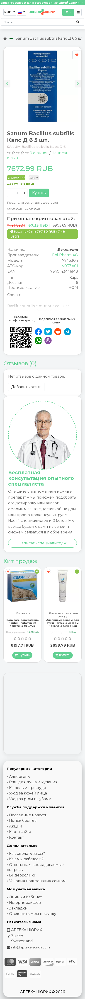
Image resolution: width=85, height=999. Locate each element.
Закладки (18, 908)
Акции (15, 826)
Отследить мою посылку (32, 914)
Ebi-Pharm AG (65, 255)
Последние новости (28, 815)
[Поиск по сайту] (78, 22)
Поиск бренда (22, 820)
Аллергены (20, 776)
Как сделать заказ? (27, 853)
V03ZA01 (70, 266)
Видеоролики (22, 875)
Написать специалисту (41, 543)
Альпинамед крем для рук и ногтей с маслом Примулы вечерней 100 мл (22, 624)
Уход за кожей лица (28, 793)
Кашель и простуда (27, 788)
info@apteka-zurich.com (30, 947)
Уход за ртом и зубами (30, 799)
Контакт (16, 837)
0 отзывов (39, 153)
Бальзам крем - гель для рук (23, 614)
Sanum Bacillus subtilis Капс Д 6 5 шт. (50, 38)
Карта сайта (20, 832)
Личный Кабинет (25, 897)
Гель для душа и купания (33, 782)
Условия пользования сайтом (37, 881)
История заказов (25, 902)
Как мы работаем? (26, 859)
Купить (39, 193)
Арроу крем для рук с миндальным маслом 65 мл (62, 617)
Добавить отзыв (26, 387)
